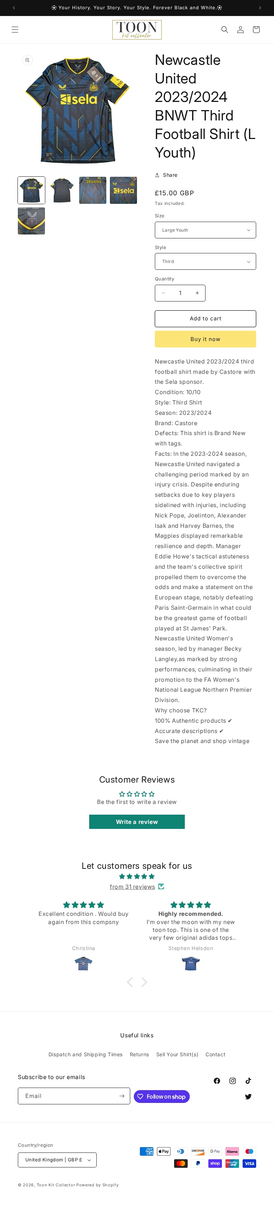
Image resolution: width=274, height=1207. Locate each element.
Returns (139, 1054)
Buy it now (205, 339)
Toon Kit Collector (56, 1184)
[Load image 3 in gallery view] (92, 190)
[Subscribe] (122, 1096)
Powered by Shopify (97, 1184)
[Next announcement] (260, 8)
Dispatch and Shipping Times (86, 1054)
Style (160, 247)
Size (160, 215)
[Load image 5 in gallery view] (31, 220)
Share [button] (170, 175)
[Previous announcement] (14, 8)
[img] (137, 876)
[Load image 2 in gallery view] (62, 190)
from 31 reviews (132, 886)
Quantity (164, 279)
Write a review (137, 821)
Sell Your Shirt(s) (177, 1054)
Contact (215, 1054)
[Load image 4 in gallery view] (123, 190)
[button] (15, 29)
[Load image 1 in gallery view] (31, 190)
